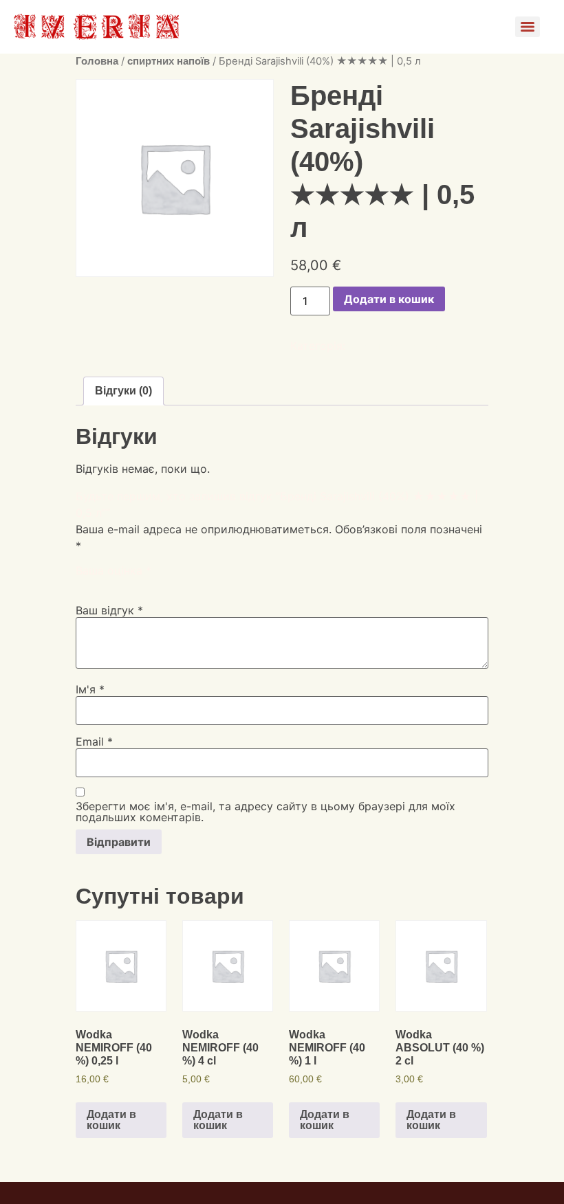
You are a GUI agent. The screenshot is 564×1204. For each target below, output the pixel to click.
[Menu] (527, 26)
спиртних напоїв (168, 61)
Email (94, 741)
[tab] (123, 391)
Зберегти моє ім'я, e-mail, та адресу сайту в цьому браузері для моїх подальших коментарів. (265, 812)
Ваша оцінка (113, 570)
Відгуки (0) (123, 391)
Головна (97, 61)
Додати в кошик (389, 299)
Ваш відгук (109, 610)
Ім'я (90, 689)
